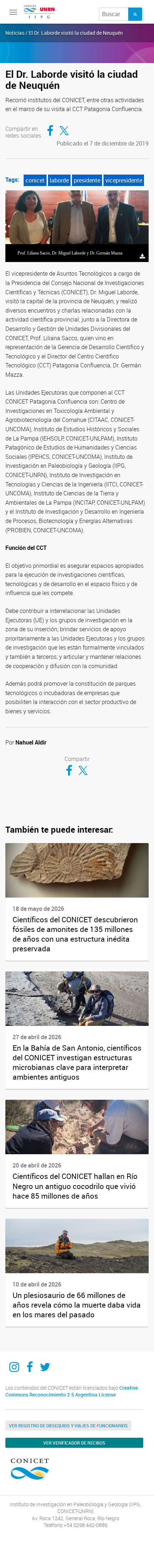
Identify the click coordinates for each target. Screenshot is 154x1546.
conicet (35, 180)
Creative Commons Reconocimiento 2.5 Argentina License (71, 1391)
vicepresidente (123, 180)
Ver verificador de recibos (74, 1443)
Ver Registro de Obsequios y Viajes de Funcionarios (68, 1425)
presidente (87, 180)
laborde (59, 180)
